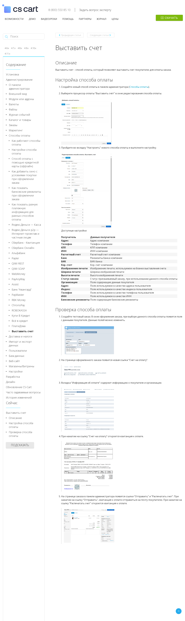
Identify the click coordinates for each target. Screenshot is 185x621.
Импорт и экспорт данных (20, 343)
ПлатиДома (18, 326)
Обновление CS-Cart (19, 387)
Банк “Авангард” (21, 289)
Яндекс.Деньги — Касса (26, 224)
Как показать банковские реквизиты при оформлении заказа (26, 193)
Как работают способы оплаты (26, 142)
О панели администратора (19, 86)
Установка (12, 74)
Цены (115, 19)
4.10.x (33, 48)
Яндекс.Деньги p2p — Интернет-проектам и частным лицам (25, 233)
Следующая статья (99, 35)
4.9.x (26, 48)
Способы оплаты (19, 135)
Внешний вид (18, 94)
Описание (15, 418)
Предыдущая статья (71, 35)
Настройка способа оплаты (21, 425)
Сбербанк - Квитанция (26, 242)
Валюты (14, 104)
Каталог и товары (20, 120)
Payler (15, 258)
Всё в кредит (20, 321)
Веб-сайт (14, 361)
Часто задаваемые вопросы (23, 392)
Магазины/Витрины (21, 366)
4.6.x (7, 48)
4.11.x (7, 53)
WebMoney (18, 274)
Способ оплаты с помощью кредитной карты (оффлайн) (25, 162)
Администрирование (19, 79)
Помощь (68, 19)
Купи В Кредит (21, 315)
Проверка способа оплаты (20, 434)
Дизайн (10, 382)
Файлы (13, 109)
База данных (16, 356)
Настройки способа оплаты (24, 151)
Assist (15, 284)
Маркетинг (16, 130)
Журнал (101, 19)
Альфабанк (18, 253)
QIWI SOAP (18, 268)
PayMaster (18, 294)
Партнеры (85, 19)
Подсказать (20, 445)
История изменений (19, 397)
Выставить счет (23, 331)
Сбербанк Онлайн (23, 248)
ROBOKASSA (19, 310)
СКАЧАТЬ (171, 18)
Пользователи (18, 350)
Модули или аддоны (21, 99)
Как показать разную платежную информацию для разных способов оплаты (25, 212)
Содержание (16, 64)
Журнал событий (19, 114)
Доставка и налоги (20, 336)
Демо (32, 19)
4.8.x (20, 48)
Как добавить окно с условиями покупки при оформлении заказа (24, 177)
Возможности (14, 19)
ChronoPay (18, 305)
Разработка (13, 376)
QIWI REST (18, 263)
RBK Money (18, 300)
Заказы (13, 125)
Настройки (16, 371)
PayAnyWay (18, 279)
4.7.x (13, 48)
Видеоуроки (49, 19)
